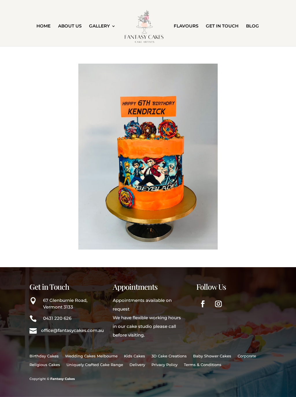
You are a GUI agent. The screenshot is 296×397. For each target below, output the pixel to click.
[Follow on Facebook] (203, 304)
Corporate (247, 356)
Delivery (137, 365)
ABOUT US (70, 26)
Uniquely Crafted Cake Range (94, 365)
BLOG (252, 26)
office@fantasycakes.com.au (72, 330)
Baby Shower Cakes (212, 356)
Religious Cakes (44, 365)
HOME (43, 26)
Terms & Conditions (202, 365)
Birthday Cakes (44, 356)
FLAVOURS (186, 26)
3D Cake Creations (169, 356)
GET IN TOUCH (222, 26)
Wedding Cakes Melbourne (91, 356)
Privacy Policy (164, 365)
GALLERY (99, 26)
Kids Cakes (134, 356)
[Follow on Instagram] (218, 304)
